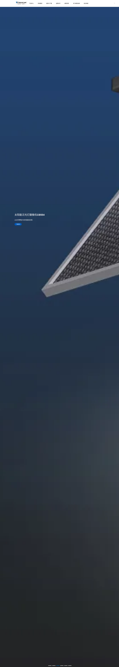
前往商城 (86, 3)
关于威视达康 (76, 3)
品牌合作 (58, 3)
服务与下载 (49, 3)
